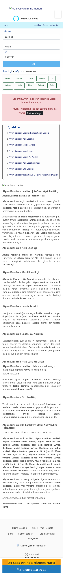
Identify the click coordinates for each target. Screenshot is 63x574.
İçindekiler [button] (14, 127)
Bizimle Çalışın (34, 113)
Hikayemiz (32, 538)
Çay (52, 78)
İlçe (5, 51)
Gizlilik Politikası (47, 533)
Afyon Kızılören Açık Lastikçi (21, 138)
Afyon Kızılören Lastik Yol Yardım (23, 156)
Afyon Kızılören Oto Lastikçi (21, 168)
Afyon (18, 71)
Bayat (31, 78)
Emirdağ (41, 85)
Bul (33, 63)
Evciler (52, 85)
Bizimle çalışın (19, 527)
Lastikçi (7, 71)
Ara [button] (6, 25)
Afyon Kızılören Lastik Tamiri (21, 151)
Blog (10, 533)
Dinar (30, 85)
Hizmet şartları (25, 533)
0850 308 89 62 (31, 557)
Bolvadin (42, 78)
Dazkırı (20, 85)
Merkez (7, 78)
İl (4, 41)
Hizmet (7, 31)
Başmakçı (20, 78)
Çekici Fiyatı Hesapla (42, 527)
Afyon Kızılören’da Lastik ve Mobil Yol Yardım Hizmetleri (33, 174)
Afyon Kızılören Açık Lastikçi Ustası (24, 162)
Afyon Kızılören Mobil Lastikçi (22, 144)
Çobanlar (8, 85)
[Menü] (58, 14)
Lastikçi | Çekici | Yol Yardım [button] (47, 25)
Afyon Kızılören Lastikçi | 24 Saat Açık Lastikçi (29, 132)
